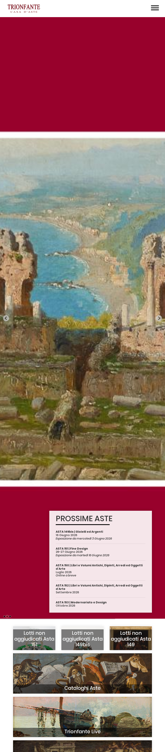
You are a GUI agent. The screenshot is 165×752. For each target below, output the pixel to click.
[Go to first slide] (159, 318)
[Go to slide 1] (4, 616)
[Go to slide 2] (7, 616)
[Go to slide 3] (10, 616)
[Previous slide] (6, 318)
